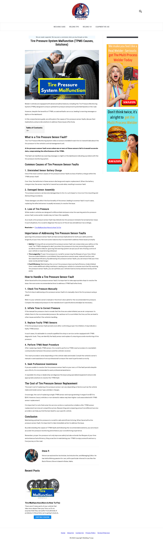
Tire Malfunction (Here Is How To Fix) (48, 227)
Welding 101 (87, 27)
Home (63, 533)
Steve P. (46, 451)
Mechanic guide (59, 27)
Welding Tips (74, 27)
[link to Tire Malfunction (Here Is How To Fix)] (42, 487)
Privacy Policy (90, 533)
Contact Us (80, 533)
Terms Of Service (103, 533)
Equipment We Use (102, 27)
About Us (70, 533)
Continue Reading (42, 517)
